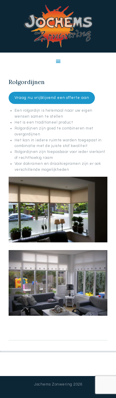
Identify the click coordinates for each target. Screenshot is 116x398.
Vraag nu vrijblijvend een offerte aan (52, 98)
